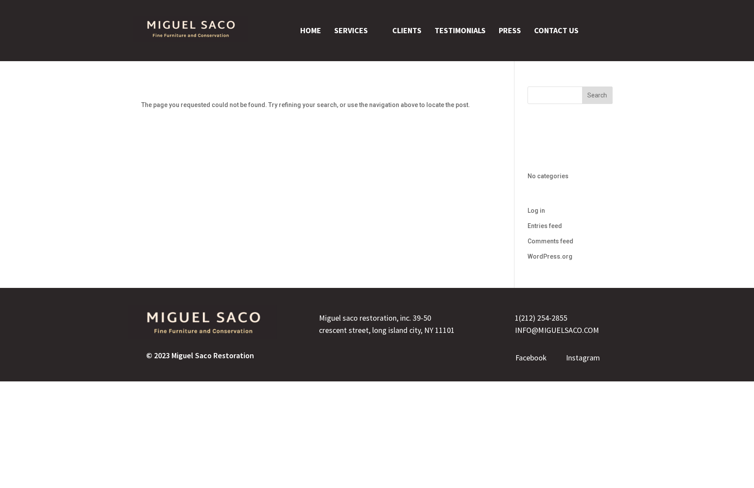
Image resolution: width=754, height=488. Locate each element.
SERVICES (351, 30)
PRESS (510, 30)
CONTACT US (556, 30)
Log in (536, 210)
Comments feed (550, 241)
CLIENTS (407, 30)
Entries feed (545, 225)
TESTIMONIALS (460, 30)
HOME (310, 30)
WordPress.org (550, 256)
